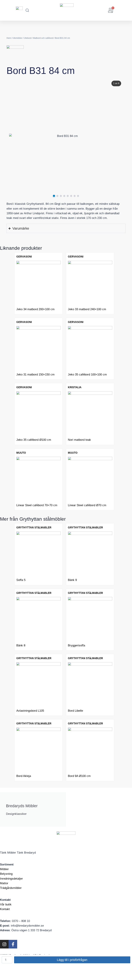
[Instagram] (4, 944)
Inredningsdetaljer (11, 878)
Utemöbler (17, 38)
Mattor (4, 883)
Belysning (6, 873)
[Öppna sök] (27, 10)
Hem (9, 38)
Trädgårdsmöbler (11, 888)
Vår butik (6, 904)
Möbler (4, 869)
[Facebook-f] (13, 944)
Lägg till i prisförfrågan (72, 960)
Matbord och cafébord (43, 38)
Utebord (27, 38)
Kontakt (5, 909)
